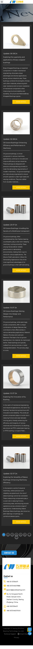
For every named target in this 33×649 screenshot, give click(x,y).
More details (21, 102)
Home (8, 9)
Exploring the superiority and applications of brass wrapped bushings (14, 59)
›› (16, 537)
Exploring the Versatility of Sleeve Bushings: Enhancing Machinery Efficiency (15, 480)
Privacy (16, 637)
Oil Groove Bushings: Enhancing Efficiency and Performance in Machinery (15, 145)
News (13, 9)
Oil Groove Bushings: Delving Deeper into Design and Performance (13, 314)
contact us (9, 552)
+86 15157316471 (12, 606)
